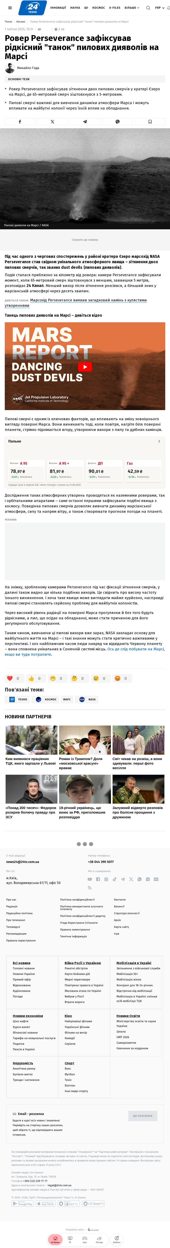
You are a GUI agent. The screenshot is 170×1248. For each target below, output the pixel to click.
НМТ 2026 (123, 1037)
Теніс (68, 1080)
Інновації (58, 8)
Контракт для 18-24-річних (135, 985)
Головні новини (24, 968)
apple (46, 1203)
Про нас (11, 899)
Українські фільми (77, 1027)
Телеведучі (13, 927)
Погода (18, 996)
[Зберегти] (150, 121)
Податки (18, 1044)
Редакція (11, 906)
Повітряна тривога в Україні (84, 985)
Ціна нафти (20, 1021)
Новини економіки (28, 1016)
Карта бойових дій (77, 974)
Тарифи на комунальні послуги (34, 1038)
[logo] (32, 7)
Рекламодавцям (16, 934)
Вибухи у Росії (74, 996)
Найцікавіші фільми (78, 1021)
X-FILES (114, 8)
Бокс (68, 1068)
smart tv (69, 1203)
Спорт (69, 1063)
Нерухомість (23, 1063)
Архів (117, 920)
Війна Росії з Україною (83, 963)
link (89, 879)
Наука (75, 8)
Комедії (70, 1038)
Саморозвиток (126, 1043)
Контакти (120, 899)
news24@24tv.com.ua (22, 862)
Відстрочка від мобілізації (134, 991)
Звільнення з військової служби (138, 968)
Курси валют (21, 1027)
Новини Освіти (128, 1016)
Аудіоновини (21, 991)
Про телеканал (15, 920)
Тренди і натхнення (26, 1080)
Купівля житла (23, 1074)
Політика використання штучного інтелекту (81, 908)
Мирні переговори (77, 979)
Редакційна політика (19, 913)
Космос (98, 8)
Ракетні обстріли (76, 968)
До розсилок (143, 1116)
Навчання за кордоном (132, 1048)
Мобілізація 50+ (127, 974)
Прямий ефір (22, 979)
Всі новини (21, 963)
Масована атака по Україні (83, 991)
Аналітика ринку (24, 1068)
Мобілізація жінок (129, 979)
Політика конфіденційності (77, 899)
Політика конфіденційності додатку (83, 916)
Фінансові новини (25, 1032)
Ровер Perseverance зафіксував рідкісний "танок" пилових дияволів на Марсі (79, 21)
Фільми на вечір (76, 1032)
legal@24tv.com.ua (59, 1185)
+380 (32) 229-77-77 (35, 1181)
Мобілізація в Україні (134, 963)
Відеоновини (22, 985)
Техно (9, 21)
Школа (121, 1031)
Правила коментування (75, 929)
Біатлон (70, 1085)
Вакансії (119, 906)
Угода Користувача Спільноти (79, 923)
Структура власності (127, 913)
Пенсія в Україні (24, 1049)
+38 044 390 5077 (101, 862)
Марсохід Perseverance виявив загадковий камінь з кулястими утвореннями (76, 303)
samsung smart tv (93, 1203)
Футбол (70, 1074)
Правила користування (21, 940)
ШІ (86, 8)
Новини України (24, 974)
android (22, 1203)
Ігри (116, 934)
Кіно (68, 1016)
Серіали (70, 1044)
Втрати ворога (74, 1002)
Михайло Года (28, 68)
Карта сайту (121, 927)
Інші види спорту (76, 1091)
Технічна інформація (73, 936)
